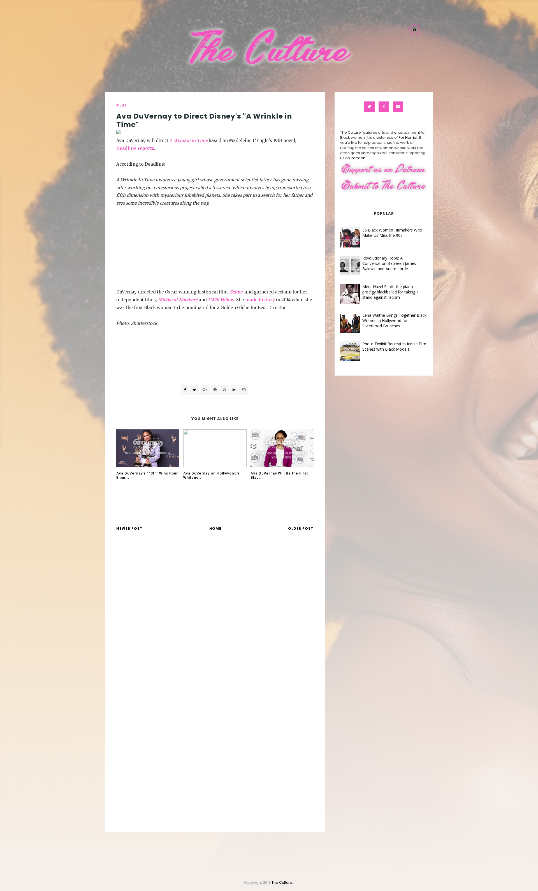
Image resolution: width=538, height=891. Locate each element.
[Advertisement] (215, 246)
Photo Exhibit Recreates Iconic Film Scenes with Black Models (394, 346)
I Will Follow (221, 299)
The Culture (282, 882)
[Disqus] (215, 616)
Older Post (301, 528)
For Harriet (408, 137)
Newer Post (129, 528)
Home (215, 528)
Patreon (358, 158)
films (121, 105)
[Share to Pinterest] (243, 390)
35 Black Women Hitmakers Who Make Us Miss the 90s (392, 232)
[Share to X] (194, 390)
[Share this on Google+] (205, 390)
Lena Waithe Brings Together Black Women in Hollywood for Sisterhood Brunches (394, 320)
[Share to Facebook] (185, 390)
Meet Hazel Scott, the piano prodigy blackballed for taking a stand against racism (390, 292)
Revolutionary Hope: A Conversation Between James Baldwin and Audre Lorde (389, 263)
